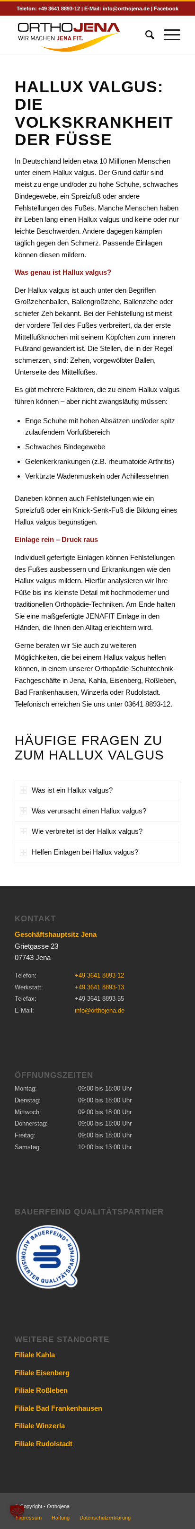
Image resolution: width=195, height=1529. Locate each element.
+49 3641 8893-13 (99, 987)
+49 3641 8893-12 (59, 8)
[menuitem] (145, 35)
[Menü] (167, 35)
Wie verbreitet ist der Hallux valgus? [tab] (87, 831)
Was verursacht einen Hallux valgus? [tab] (89, 811)
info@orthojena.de (126, 8)
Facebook (166, 8)
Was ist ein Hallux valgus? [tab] (72, 790)
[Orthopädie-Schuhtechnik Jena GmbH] (81, 35)
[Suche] (145, 35)
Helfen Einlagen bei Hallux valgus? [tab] (85, 852)
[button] (17, 1512)
